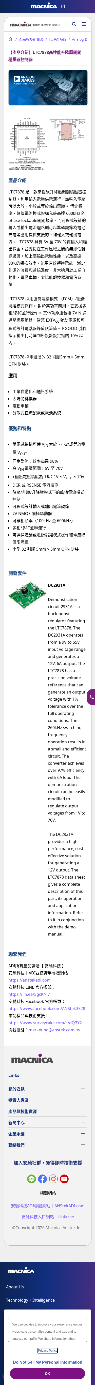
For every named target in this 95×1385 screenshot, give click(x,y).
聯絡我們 (16, 1145)
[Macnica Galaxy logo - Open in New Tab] (21, 1271)
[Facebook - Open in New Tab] (42, 1180)
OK (47, 1374)
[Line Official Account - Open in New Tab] (31, 1180)
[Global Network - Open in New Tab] (63, 6)
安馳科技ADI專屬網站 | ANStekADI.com (48, 1206)
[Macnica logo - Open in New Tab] (44, 6)
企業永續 (16, 1134)
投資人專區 (18, 1100)
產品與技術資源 (22, 1111)
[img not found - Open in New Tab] (53, 1180)
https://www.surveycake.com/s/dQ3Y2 (45, 1023)
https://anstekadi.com (29, 980)
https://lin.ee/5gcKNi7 (29, 994)
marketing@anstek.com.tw (54, 1030)
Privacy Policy (47, 1350)
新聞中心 (16, 1122)
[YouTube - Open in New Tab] (64, 1180)
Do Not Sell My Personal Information (47, 1362)
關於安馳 (16, 1089)
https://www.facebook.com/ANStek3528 (46, 1008)
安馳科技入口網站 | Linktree (48, 1217)
